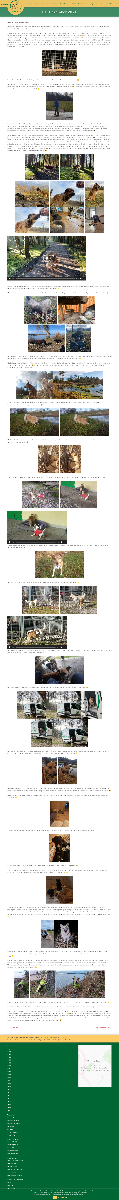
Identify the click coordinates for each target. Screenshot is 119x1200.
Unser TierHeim (51, 4)
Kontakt (109, 4)
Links (101, 4)
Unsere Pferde (12, 1135)
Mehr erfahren (62, 1197)
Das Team (11, 1148)
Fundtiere (10, 1126)
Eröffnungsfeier (12, 1145)
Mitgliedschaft (12, 1166)
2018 (9, 1078)
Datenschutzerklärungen (95, 1070)
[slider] (45, 278)
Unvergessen (12, 1132)
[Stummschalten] (81, 279)
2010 (9, 1101)
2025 (9, 1072)
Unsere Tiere (38, 4)
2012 (9, 1096)
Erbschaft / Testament (15, 1169)
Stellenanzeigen (13, 1153)
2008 (9, 1107)
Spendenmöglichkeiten (15, 1160)
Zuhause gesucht (13, 1120)
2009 (9, 1104)
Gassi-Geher (11, 1172)
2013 (9, 1093)
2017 (9, 1081)
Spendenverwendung (14, 1175)
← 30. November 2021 (15, 1028)
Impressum (11, 1188)
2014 (9, 1090)
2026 (9, 1060)
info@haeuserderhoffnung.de (65, 1040)
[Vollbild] (84, 279)
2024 (9, 1069)
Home (29, 4)
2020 (9, 1054)
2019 (9, 1051)
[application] (46, 258)
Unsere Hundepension (79, 4)
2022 (9, 1063)
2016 (9, 1084)
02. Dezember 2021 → (104, 1028)
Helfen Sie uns (64, 4)
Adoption (10, 1129)
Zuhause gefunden (13, 1123)
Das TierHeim (12, 1142)
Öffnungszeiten (12, 1151)
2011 (9, 1099)
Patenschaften (12, 1163)
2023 (9, 1066)
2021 (9, 1057)
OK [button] (55, 1197)
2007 (9, 1110)
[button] (47, 258)
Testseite (10, 1115)
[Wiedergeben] (10, 279)
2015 (9, 1087)
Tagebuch (93, 4)
